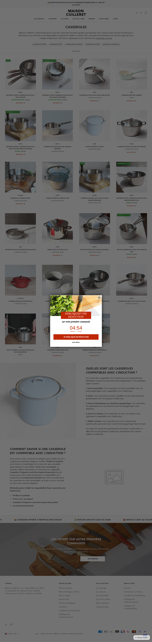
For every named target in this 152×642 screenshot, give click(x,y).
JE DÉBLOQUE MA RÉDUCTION (76, 337)
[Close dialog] (99, 297)
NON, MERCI (76, 342)
